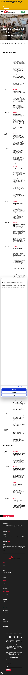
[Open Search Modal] (26, 12)
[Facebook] (10, 637)
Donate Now (4, 550)
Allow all (14, 389)
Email (7, 666)
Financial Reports (5, 574)
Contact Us (4, 577)
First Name (8, 659)
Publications (5, 604)
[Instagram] (14, 637)
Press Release (5, 599)
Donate (23, 11)
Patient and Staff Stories (6, 594)
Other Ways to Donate (6, 623)
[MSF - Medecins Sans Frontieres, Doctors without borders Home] (9, 12)
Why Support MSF (5, 626)
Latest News (4, 597)
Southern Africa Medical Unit (7, 572)
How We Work (5, 586)
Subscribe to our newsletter (14, 657)
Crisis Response (5, 588)
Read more (8, 516)
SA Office (4, 570)
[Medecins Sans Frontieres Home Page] (14, 558)
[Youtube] (18, 637)
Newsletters (4, 601)
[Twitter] (6, 637)
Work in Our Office (5, 612)
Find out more (5, 531)
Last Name (8, 663)
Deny (14, 395)
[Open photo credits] (24, 37)
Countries (4, 583)
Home (4, 48)
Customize (13, 392)
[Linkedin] (21, 637)
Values (4, 565)
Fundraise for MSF (5, 621)
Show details (21, 386)
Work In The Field (5, 610)
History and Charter (6, 567)
